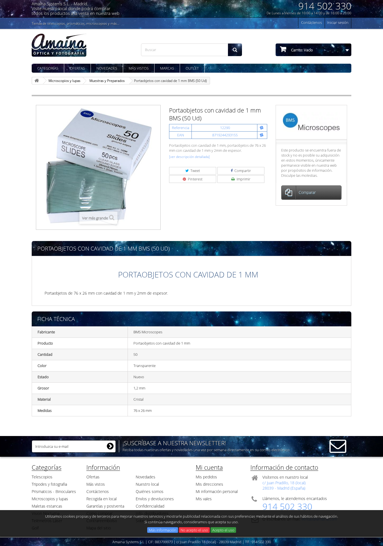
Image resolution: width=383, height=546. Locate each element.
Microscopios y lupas (50, 498)
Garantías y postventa (105, 506)
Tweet (195, 170)
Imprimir (243, 179)
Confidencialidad (150, 506)
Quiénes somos (149, 491)
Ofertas (77, 68)
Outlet (192, 68)
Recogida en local (101, 498)
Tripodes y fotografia (49, 484)
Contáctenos (311, 22)
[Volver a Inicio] (37, 80)
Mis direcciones (209, 484)
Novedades (106, 68)
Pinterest (194, 179)
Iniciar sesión (338, 22)
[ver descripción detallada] (189, 156)
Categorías (47, 68)
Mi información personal (217, 491)
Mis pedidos (206, 477)
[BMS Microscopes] (311, 121)
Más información (162, 530)
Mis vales (204, 498)
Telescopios (42, 477)
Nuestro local (147, 484)
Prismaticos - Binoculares (54, 491)
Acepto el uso (223, 530)
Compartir (242, 170)
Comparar (307, 192)
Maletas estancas (47, 506)
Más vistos (139, 68)
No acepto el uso (194, 530)
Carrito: (301, 49)
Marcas (167, 68)
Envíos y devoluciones (155, 498)
